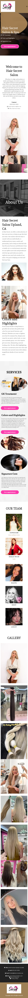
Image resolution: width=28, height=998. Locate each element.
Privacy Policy (14, 978)
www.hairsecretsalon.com (16, 976)
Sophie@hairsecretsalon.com (16, 973)
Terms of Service (15, 977)
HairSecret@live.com (16, 106)
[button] (26, 6)
